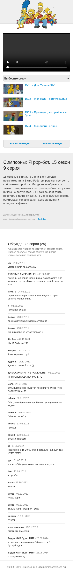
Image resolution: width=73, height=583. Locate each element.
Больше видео (20, 143)
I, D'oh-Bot (41, 219)
